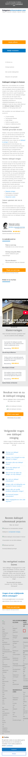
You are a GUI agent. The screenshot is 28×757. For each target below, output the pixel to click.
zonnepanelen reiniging (14, 532)
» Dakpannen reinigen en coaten (16, 643)
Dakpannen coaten (10, 197)
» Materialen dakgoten (15, 697)
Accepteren (14, 749)
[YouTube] (24, 630)
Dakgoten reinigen (10, 191)
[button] (14, 453)
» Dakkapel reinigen (15, 635)
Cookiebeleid (9, 745)
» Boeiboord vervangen (15, 658)
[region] (14, 746)
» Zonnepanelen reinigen (16, 669)
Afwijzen (14, 753)
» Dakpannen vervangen (16, 675)
